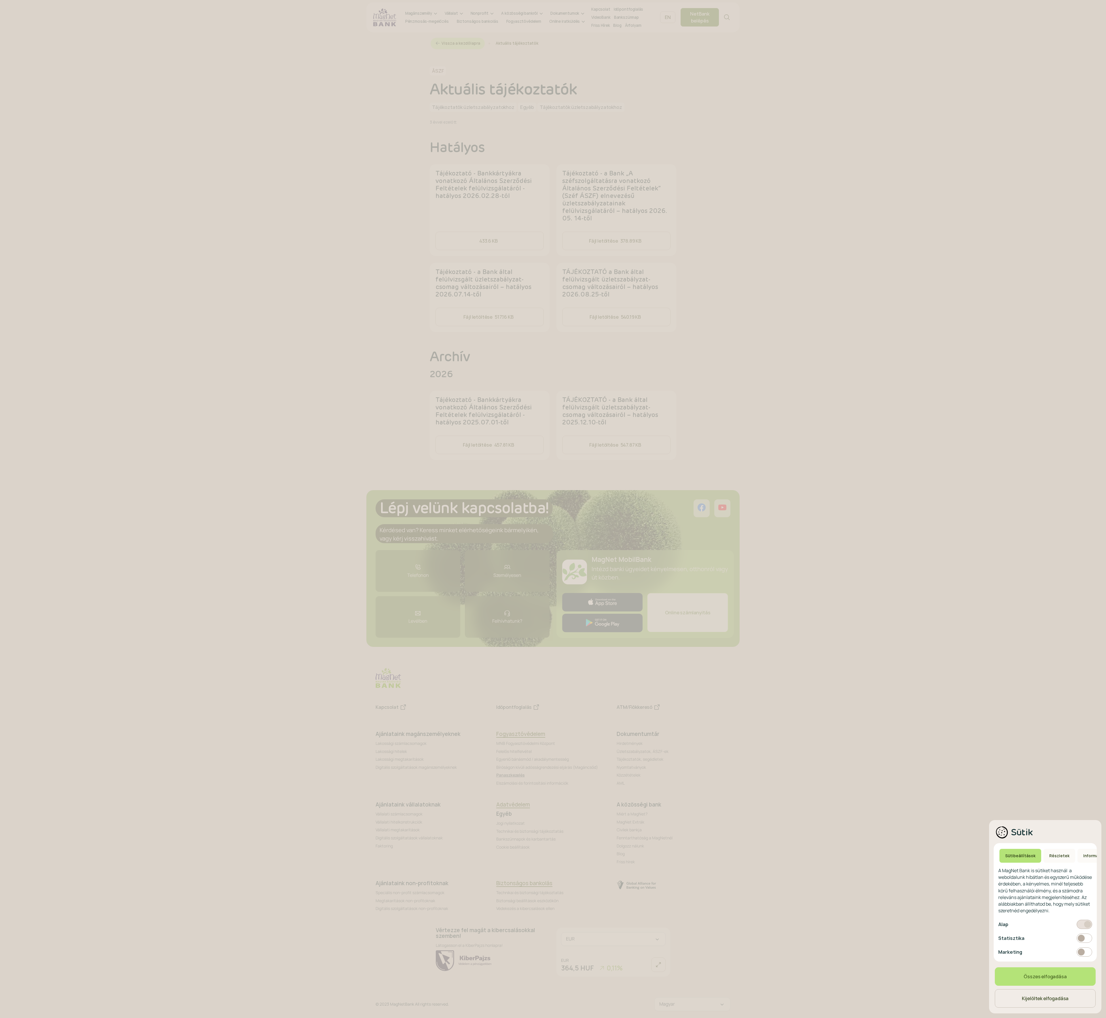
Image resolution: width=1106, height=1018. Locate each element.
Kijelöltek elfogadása (1045, 998)
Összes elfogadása (1045, 976)
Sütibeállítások (1020, 855)
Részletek (1059, 855)
